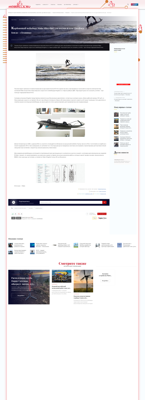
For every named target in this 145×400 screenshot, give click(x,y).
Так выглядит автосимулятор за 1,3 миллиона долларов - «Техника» (123, 93)
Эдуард (13, 19)
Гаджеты (38, 4)
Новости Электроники (58, 12)
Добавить (93, 214)
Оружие (75, 4)
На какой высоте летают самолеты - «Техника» (123, 99)
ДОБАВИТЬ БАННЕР (123, 84)
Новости (45, 4)
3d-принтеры (67, 4)
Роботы (53, 4)
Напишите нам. (103, 193)
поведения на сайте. (89, 193)
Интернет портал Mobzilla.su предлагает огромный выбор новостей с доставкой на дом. (29, 12)
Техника (59, 4)
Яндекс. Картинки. (102, 191)
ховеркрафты (38, 208)
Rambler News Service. (102, 189)
